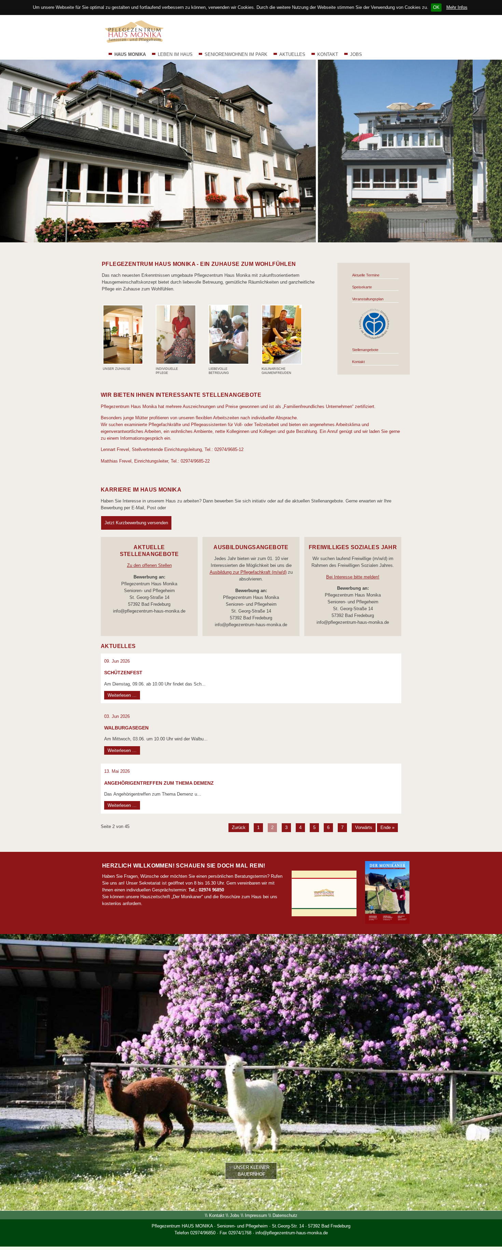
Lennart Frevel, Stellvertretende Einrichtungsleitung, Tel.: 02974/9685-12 (172, 449)
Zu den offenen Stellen (149, 565)
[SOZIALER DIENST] (229, 363)
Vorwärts (363, 827)
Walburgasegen (126, 728)
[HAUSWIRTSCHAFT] (282, 363)
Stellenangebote (365, 350)
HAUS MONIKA (130, 54)
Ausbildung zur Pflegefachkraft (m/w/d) (248, 572)
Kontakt (358, 362)
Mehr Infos (457, 7)
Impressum (256, 1215)
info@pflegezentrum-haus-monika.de (291, 1232)
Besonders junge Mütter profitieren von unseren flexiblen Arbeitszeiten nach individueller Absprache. (199, 417)
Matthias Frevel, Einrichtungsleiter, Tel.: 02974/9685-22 (155, 461)
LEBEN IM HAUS (175, 54)
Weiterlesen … (124, 695)
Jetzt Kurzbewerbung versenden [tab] (136, 522)
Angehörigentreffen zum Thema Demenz (159, 783)
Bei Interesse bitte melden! (352, 576)
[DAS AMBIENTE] (123, 363)
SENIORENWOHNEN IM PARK (236, 54)
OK (436, 7)
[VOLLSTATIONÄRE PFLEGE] (176, 363)
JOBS (356, 54)
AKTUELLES (292, 54)
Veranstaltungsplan (368, 299)
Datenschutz (285, 1215)
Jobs (234, 1215)
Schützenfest (123, 672)
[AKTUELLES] (374, 338)
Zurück (239, 827)
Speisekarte (362, 287)
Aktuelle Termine (365, 275)
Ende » (387, 827)
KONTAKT (327, 54)
